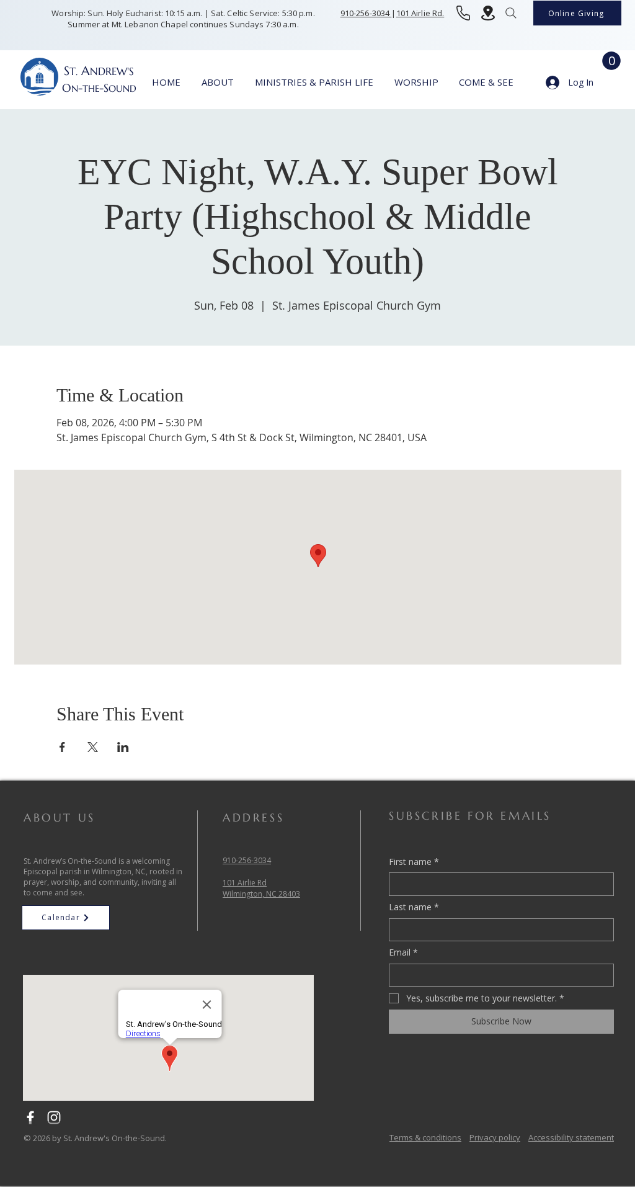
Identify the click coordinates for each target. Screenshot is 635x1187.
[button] (611, 61)
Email (403, 952)
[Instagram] (54, 1117)
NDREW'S (112, 71)
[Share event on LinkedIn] (123, 747)
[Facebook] (30, 1117)
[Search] (511, 13)
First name (414, 861)
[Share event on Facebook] (62, 747)
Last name (414, 907)
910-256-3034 (366, 13)
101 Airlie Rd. (420, 13)
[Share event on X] (93, 747)
